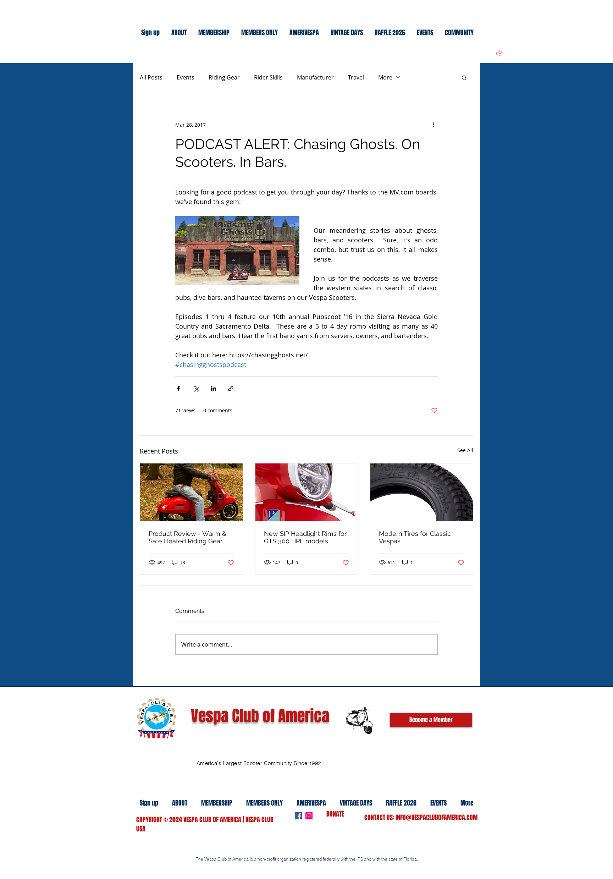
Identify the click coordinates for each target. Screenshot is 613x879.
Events (185, 77)
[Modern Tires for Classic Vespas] (421, 492)
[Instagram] (309, 815)
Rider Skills (268, 77)
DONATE (335, 814)
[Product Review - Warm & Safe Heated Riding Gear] (191, 492)
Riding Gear (224, 77)
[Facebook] (298, 815)
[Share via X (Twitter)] (196, 388)
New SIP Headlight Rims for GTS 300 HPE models (305, 537)
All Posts (151, 77)
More (385, 77)
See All (465, 450)
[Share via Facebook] (178, 388)
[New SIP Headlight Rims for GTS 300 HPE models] (306, 492)
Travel (356, 77)
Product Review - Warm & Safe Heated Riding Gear (187, 537)
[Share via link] (230, 388)
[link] (499, 53)
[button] (464, 77)
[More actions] (433, 124)
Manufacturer (315, 77)
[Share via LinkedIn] (213, 388)
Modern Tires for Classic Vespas (415, 537)
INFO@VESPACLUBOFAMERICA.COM (436, 817)
